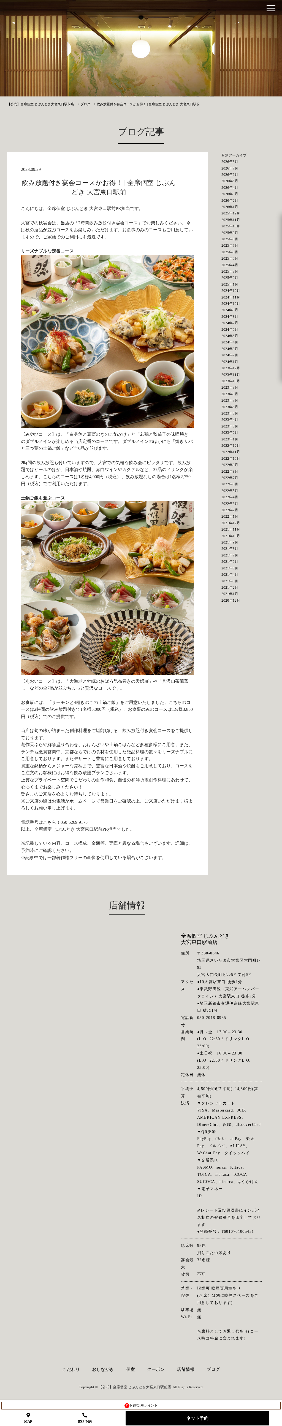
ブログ (213, 1369)
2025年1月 (229, 284)
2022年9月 (229, 465)
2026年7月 (229, 168)
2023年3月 (229, 426)
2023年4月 (229, 420)
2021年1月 (229, 594)
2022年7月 (229, 478)
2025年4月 (229, 265)
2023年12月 (230, 368)
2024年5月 (229, 336)
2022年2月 (229, 510)
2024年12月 (230, 291)
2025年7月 (229, 245)
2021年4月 (229, 574)
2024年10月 (230, 304)
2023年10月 (230, 381)
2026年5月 (229, 181)
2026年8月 (229, 162)
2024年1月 (229, 362)
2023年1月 (229, 439)
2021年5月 (229, 568)
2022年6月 (229, 484)
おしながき (103, 1369)
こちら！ (52, 822)
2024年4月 (229, 342)
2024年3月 (229, 349)
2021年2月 (229, 587)
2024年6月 (229, 329)
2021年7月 (229, 555)
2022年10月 (230, 458)
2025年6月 (229, 252)
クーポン (156, 1369)
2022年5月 (229, 491)
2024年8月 (229, 316)
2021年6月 (229, 561)
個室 (130, 1369)
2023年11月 (230, 375)
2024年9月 (229, 310)
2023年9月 (229, 387)
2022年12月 (230, 445)
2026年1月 (229, 207)
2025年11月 (230, 220)
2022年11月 (230, 452)
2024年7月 (229, 323)
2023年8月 (229, 394)
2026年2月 (229, 200)
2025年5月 (229, 258)
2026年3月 (229, 194)
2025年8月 (229, 239)
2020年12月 (230, 600)
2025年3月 (229, 271)
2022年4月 (229, 497)
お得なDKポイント (142, 1405)
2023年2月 (229, 433)
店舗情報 (185, 1369)
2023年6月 (229, 407)
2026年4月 (229, 187)
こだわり (71, 1369)
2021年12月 (230, 523)
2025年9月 (229, 233)
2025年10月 (230, 226)
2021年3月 (229, 581)
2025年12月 (230, 213)
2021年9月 (229, 542)
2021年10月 (230, 536)
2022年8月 (229, 471)
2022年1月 (229, 516)
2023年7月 (229, 400)
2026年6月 (229, 175)
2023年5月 (229, 413)
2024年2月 (229, 355)
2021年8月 (229, 549)
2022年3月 (229, 504)
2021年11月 (230, 529)
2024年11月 (230, 297)
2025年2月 (229, 278)
